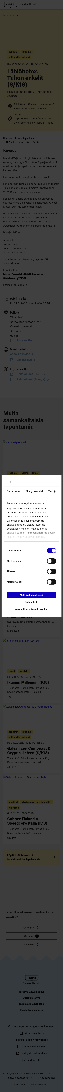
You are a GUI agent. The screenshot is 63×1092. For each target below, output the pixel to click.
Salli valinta (31, 602)
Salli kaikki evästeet (31, 595)
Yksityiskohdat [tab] (34, 491)
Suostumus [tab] (13, 491)
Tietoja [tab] (52, 491)
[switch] (51, 561)
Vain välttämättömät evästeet (31, 608)
